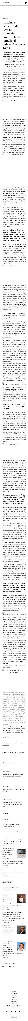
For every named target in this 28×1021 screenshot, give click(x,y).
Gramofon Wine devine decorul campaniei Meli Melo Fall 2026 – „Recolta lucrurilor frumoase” (12, 871)
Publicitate (14, 993)
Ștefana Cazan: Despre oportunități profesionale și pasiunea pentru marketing (12, 776)
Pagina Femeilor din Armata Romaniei (12, 743)
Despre (14, 991)
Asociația (14, 999)
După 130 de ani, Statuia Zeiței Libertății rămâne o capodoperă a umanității (12, 804)
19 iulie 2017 (5, 786)
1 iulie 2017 (5, 18)
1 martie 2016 (6, 771)
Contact (14, 997)
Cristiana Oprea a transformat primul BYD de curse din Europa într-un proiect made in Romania (12, 833)
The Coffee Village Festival (14, 1006)
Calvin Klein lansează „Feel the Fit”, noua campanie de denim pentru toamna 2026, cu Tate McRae (12, 863)
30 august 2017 (6, 799)
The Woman (5, 744)
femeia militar (12, 741)
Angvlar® (14, 1017)
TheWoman (14, 1017)
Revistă (14, 1003)
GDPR (14, 995)
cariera (4, 741)
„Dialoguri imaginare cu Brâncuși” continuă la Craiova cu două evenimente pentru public (8, 852)
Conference (14, 1001)
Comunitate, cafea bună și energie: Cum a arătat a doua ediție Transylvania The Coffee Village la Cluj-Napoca (12, 841)
